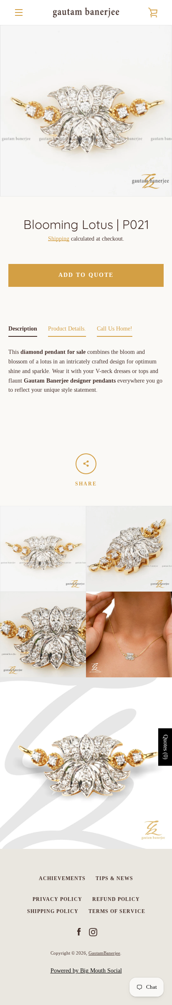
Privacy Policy (57, 899)
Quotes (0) (165, 746)
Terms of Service (117, 911)
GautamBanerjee (104, 952)
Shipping (58, 239)
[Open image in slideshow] (86, 111)
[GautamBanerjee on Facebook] (79, 932)
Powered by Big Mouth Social (86, 971)
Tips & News (114, 878)
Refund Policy (116, 899)
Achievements (62, 878)
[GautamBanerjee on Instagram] (93, 932)
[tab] (22, 330)
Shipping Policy (52, 911)
